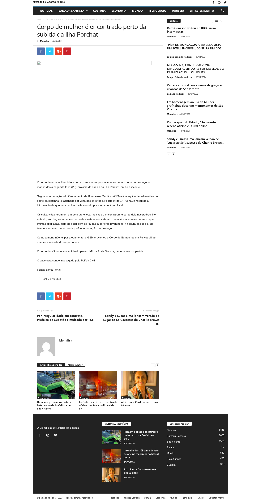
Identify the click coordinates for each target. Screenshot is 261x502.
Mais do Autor (75, 364)
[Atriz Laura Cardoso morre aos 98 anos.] (140, 385)
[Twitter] (225, 3)
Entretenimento (202, 10)
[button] (222, 11)
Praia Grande (174, 459)
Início (39, 19)
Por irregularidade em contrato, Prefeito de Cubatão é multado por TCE (65, 318)
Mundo (137, 10)
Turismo (178, 10)
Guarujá (171, 464)
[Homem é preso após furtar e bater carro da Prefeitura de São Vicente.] (56, 385)
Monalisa (44, 40)
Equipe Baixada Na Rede (180, 56)
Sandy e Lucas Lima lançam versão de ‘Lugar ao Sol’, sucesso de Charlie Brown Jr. (131, 320)
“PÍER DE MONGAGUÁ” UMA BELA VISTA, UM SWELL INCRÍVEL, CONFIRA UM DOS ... (194, 48)
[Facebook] (213, 3)
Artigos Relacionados (51, 364)
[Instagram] (219, 3)
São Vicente (173, 441)
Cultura (99, 10)
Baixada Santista (71, 10)
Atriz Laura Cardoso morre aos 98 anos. (139, 403)
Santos (171, 447)
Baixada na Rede (176, 93)
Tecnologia (157, 10)
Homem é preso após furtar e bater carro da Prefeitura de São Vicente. (54, 405)
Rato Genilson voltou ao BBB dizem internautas (191, 30)
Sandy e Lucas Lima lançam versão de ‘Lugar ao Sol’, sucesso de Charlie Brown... (195, 140)
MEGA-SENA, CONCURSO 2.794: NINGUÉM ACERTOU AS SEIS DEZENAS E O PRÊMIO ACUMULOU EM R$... (195, 68)
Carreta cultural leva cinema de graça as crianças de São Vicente (195, 87)
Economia (118, 10)
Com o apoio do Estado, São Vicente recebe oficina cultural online (191, 124)
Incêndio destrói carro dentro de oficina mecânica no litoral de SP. (98, 405)
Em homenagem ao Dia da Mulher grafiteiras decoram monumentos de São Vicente (195, 105)
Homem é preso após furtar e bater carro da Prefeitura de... (141, 435)
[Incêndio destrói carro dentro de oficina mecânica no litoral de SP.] (98, 385)
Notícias (46, 10)
